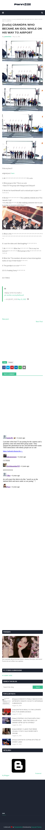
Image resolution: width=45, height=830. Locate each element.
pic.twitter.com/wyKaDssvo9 (14, 295)
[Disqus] (22, 461)
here (12, 173)
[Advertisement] (22, 342)
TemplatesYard (18, 827)
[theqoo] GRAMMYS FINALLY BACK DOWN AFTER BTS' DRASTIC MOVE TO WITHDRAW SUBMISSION (27, 701)
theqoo (9, 19)
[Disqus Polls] (22, 405)
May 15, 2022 (22, 299)
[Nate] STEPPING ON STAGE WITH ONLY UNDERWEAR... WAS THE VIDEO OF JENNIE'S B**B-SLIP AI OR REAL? (26, 720)
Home (4, 19)
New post (5, 319)
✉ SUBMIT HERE (7, 675)
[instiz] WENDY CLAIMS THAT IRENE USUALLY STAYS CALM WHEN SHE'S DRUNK (25, 731)
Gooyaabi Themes (36, 827)
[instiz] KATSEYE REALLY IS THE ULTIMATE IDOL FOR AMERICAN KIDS (26, 711)
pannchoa (7, 36)
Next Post (39, 322)
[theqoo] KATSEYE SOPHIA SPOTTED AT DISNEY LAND (26, 741)
